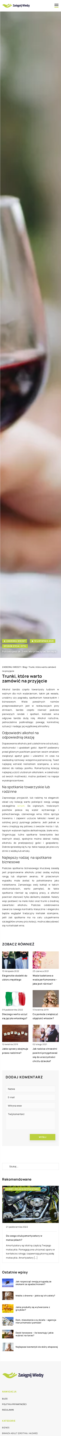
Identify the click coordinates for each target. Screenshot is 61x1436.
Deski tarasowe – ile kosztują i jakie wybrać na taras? (35, 1334)
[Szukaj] (5, 1166)
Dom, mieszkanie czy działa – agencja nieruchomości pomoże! (36, 1321)
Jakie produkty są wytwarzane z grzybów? (33, 1308)
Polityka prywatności (14, 1404)
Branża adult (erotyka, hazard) (20, 1433)
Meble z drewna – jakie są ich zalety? (35, 1295)
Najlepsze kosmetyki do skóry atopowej (37, 1346)
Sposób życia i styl (15, 646)
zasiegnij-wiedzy (16, 641)
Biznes (5, 1427)
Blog (5, 1398)
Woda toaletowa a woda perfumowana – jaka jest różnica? (45, 979)
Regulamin (8, 1409)
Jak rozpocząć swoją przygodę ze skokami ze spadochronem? (33, 1283)
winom (21, 805)
